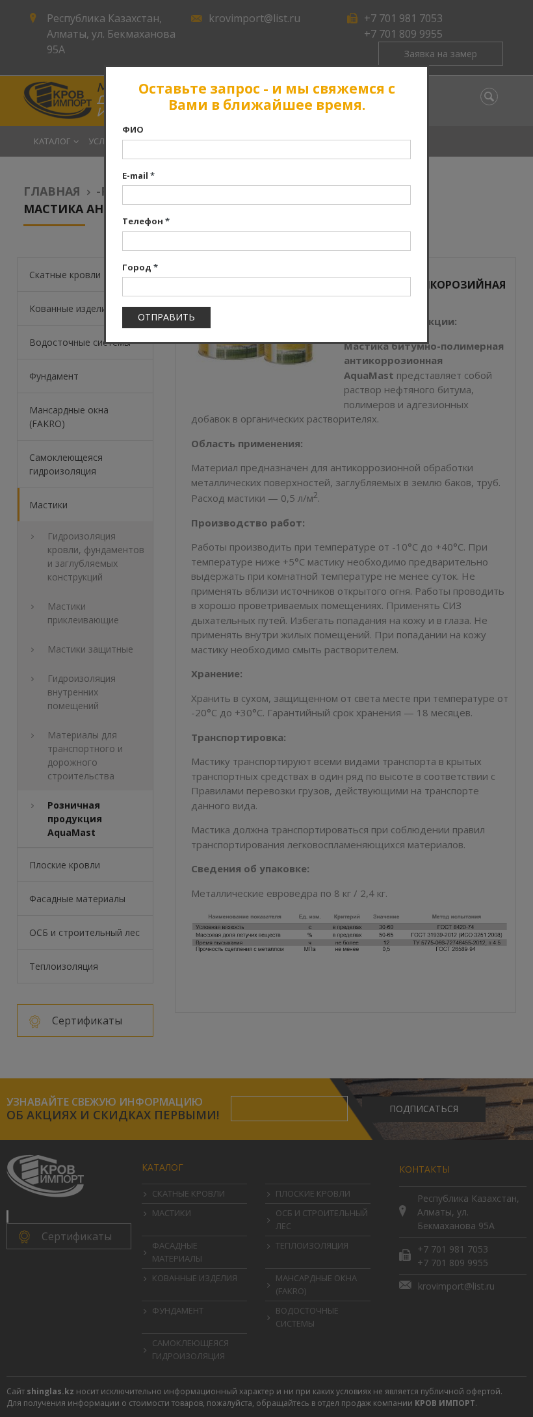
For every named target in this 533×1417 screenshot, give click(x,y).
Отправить (166, 317)
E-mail (138, 175)
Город (140, 267)
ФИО (133, 129)
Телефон (146, 221)
